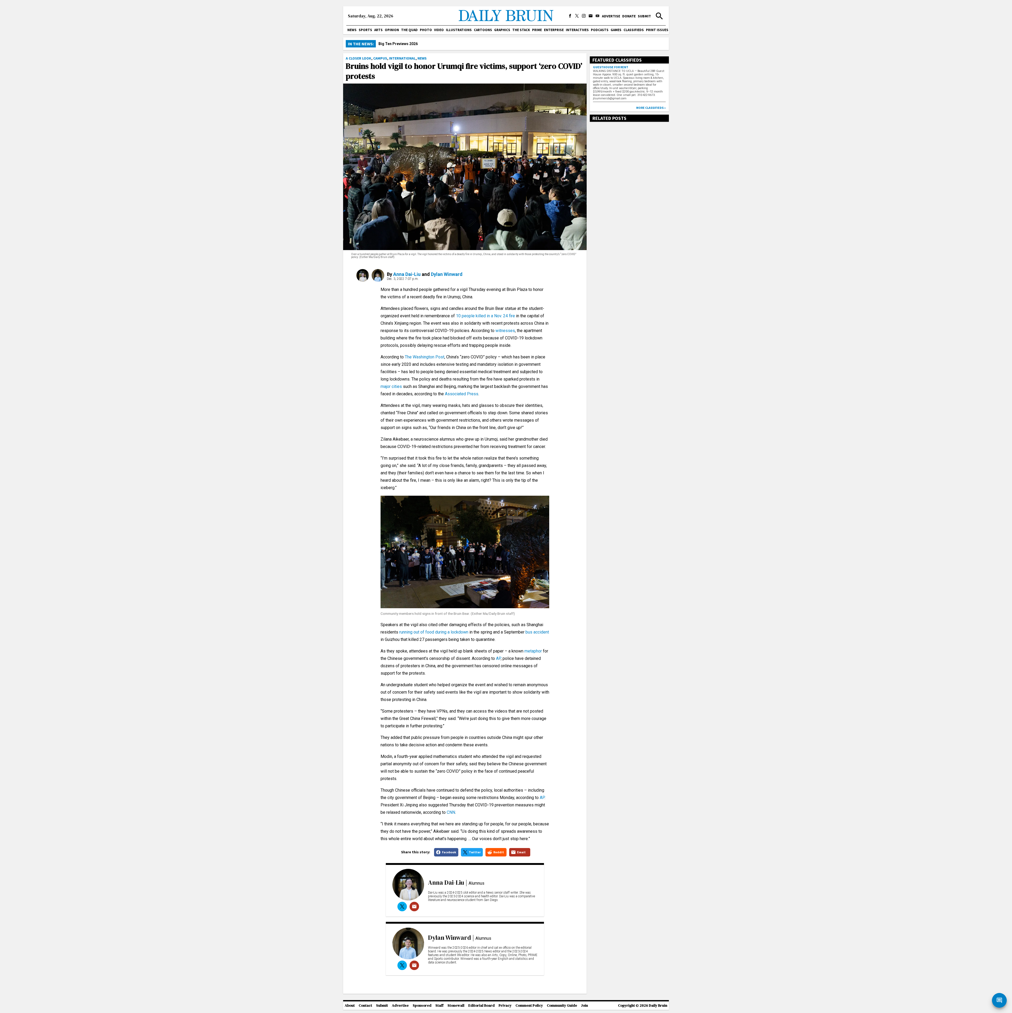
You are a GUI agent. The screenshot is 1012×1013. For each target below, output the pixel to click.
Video (439, 30)
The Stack (521, 30)
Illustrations (459, 30)
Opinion (392, 30)
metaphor (533, 651)
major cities (391, 386)
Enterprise (554, 30)
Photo (426, 30)
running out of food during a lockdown (433, 632)
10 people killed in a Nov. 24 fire (485, 315)
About (350, 1005)
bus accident (537, 632)
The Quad (409, 30)
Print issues (657, 30)
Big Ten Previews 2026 (398, 44)
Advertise (611, 16)
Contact (365, 1005)
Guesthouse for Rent (610, 67)
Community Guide (562, 1005)
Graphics (502, 30)
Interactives (577, 30)
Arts (378, 30)
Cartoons (483, 30)
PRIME (537, 30)
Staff (439, 1005)
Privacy (505, 1005)
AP (498, 658)
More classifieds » (651, 108)
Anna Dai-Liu (407, 274)
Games (616, 30)
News (352, 30)
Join (584, 1005)
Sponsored (422, 1005)
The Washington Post (424, 356)
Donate (629, 16)
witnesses (505, 330)
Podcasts (600, 30)
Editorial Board (481, 1005)
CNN (451, 812)
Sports (365, 30)
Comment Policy (529, 1005)
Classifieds (634, 30)
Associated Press (461, 393)
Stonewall (455, 1005)
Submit (644, 16)
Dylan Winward (447, 274)
